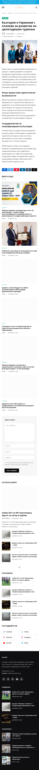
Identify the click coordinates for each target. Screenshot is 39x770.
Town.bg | (5, 1)
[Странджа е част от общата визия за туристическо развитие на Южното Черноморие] (19, 309)
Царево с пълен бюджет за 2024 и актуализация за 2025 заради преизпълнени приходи (15, 289)
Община (10, 13)
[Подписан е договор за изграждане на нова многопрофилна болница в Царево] (19, 234)
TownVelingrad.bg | (29, 3)
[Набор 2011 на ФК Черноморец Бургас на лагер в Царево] (19, 498)
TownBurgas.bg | (8, 3)
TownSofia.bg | (12, 1)
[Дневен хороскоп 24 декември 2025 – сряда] (6, 546)
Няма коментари (8, 36)
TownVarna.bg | (32, 1)
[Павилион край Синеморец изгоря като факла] (6, 737)
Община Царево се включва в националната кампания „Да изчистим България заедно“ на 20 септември (18, 367)
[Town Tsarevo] (19, 7)
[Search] (36, 7)
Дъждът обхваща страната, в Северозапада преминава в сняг (23, 532)
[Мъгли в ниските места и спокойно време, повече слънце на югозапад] (6, 558)
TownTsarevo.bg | (19, 3)
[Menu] (3, 7)
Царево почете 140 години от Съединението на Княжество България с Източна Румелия (18, 405)
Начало (4, 13)
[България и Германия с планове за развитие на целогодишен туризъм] (19, 51)
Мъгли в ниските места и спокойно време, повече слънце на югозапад (24, 555)
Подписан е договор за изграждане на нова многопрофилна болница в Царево (19, 252)
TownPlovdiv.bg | (22, 1)
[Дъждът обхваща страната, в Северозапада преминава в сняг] (6, 534)
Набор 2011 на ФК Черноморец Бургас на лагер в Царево (17, 514)
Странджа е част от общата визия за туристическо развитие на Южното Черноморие (16, 328)
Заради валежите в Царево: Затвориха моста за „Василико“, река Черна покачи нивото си (23, 747)
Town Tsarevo (10, 33)
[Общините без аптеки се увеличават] (6, 760)
